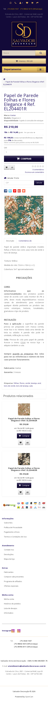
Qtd (5, 147)
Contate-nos (9, 549)
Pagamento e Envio (12, 532)
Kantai (13, 115)
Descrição (10, 241)
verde (27, 383)
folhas (16, 383)
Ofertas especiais (11, 586)
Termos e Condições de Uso (15, 536)
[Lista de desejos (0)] (27, 3)
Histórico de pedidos (12, 603)
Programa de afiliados (13, 581)
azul (39, 383)
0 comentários (38, 169)
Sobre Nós (8, 523)
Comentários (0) (25, 241)
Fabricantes (8, 572)
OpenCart (29, 696)
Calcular (39, 182)
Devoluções (9, 554)
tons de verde (9, 386)
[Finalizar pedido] (37, 3)
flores (22, 383)
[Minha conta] (21, 3)
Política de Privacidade (13, 527)
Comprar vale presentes (14, 576)
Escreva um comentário (34, 172)
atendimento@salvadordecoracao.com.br (27, 666)
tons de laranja (22, 386)
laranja (34, 383)
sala (31, 386)
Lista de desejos (10, 608)
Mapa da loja (9, 559)
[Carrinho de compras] (32, 3)
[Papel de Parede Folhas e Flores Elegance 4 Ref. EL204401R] (24, 215)
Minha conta (9, 599)
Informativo (8, 613)
